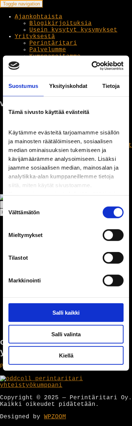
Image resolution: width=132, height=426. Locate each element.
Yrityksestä (35, 36)
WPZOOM (55, 417)
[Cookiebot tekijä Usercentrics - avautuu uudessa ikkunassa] (93, 65)
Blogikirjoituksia (60, 23)
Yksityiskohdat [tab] (68, 86)
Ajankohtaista (38, 17)
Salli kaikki (66, 313)
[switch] (113, 235)
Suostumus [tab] (23, 86)
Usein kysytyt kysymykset (73, 30)
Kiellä (66, 355)
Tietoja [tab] (111, 86)
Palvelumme (47, 50)
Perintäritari (53, 43)
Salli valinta (66, 334)
